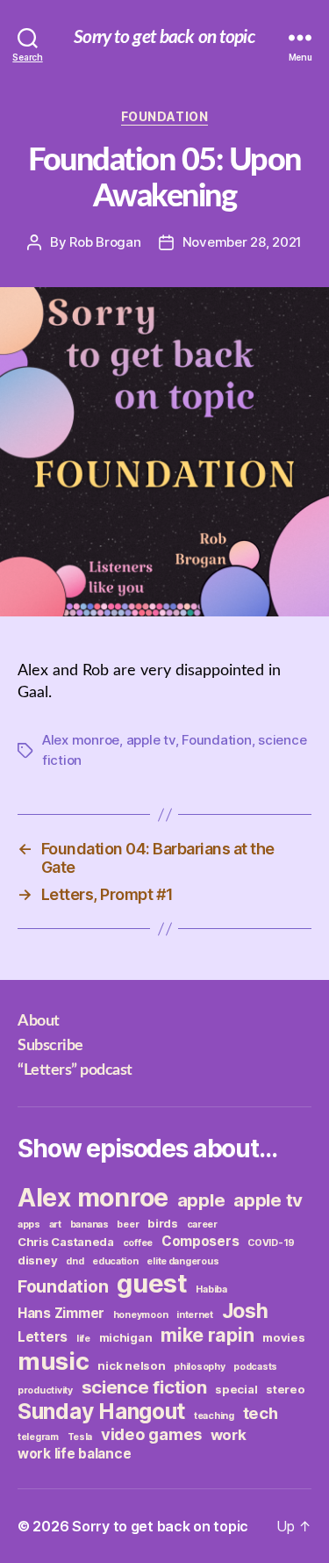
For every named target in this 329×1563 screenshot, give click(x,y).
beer (128, 1224)
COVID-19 (271, 1243)
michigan (126, 1337)
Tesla (80, 1437)
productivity (45, 1390)
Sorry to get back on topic (164, 37)
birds (162, 1223)
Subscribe (50, 1046)
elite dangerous (182, 1261)
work (229, 1435)
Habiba (211, 1289)
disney (37, 1260)
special (236, 1389)
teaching (214, 1416)
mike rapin (207, 1334)
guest (152, 1283)
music (53, 1361)
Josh (245, 1311)
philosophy (199, 1366)
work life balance (74, 1453)
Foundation (164, 116)
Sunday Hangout (101, 1411)
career (202, 1224)
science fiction (144, 1387)
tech (260, 1413)
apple (201, 1200)
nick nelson (131, 1365)
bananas (89, 1224)
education (115, 1261)
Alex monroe (80, 739)
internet (194, 1315)
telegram (38, 1437)
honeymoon (140, 1315)
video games (151, 1434)
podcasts (255, 1366)
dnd (74, 1261)
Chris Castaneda (66, 1242)
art (55, 1224)
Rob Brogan (104, 242)
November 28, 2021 (242, 242)
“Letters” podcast (75, 1070)
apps (29, 1224)
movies (283, 1337)
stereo (285, 1389)
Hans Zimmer (61, 1313)
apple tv (150, 739)
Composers (200, 1241)
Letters (43, 1337)
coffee (138, 1243)
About (39, 1021)
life (83, 1338)
